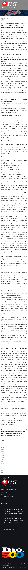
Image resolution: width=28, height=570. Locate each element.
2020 (2, 451)
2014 (2, 464)
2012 (2, 468)
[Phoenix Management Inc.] (9, 5)
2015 (2, 461)
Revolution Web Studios (20, 567)
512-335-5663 (6, 493)
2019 (2, 453)
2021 (2, 449)
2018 (2, 455)
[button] (25, 5)
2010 (2, 472)
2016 (2, 459)
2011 (2, 470)
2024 (2, 443)
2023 (2, 445)
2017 (2, 457)
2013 (2, 466)
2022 (2, 447)
